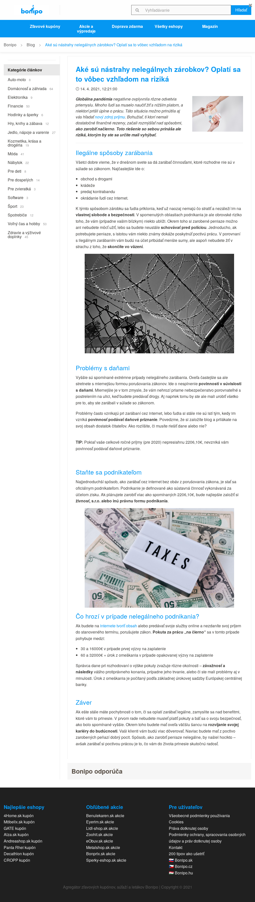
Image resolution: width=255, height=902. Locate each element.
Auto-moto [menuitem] (19, 79)
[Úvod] (31, 10)
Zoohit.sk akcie (99, 834)
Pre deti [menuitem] (17, 171)
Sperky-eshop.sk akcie (106, 860)
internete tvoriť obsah (118, 626)
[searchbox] (187, 10)
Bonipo (10, 45)
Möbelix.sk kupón (19, 822)
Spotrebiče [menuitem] (20, 215)
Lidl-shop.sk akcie (102, 828)
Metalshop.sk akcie (103, 847)
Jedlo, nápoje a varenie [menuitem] (32, 132)
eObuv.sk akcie (99, 841)
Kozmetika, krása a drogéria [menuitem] (24, 143)
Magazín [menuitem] (210, 26)
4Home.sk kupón (19, 815)
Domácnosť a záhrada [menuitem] (30, 88)
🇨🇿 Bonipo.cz (180, 866)
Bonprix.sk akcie (100, 853)
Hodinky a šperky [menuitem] (25, 114)
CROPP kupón (17, 860)
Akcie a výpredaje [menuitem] (86, 28)
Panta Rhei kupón (20, 847)
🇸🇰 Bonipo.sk (180, 860)
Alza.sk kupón (16, 834)
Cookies (176, 822)
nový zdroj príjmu (110, 117)
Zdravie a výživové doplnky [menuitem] (24, 234)
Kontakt (175, 847)
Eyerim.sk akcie (100, 822)
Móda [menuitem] (16, 154)
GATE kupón (15, 828)
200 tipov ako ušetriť (186, 853)
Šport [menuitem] (16, 206)
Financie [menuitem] (19, 106)
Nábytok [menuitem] (18, 162)
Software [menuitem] (18, 197)
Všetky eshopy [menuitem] (169, 26)
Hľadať (241, 10)
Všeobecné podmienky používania (199, 815)
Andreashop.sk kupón (23, 841)
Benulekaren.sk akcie (105, 815)
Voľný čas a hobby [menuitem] (27, 223)
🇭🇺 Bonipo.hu (181, 873)
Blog (31, 45)
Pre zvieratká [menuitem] (22, 189)
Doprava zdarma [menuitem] (127, 26)
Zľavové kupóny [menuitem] (45, 26)
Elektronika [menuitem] (20, 97)
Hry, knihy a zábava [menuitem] (28, 123)
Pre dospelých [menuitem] (24, 180)
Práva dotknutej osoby (188, 828)
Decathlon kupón (19, 853)
